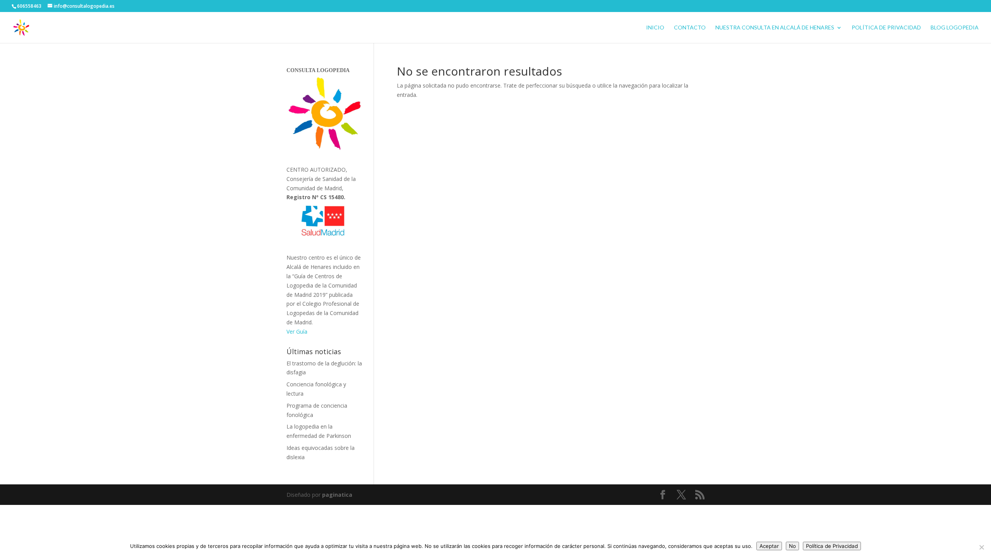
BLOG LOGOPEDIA (955, 28)
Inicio (655, 28)
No (792, 546)
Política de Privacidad (886, 28)
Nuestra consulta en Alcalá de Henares (774, 28)
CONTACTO (690, 28)
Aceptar (769, 546)
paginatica (337, 494)
